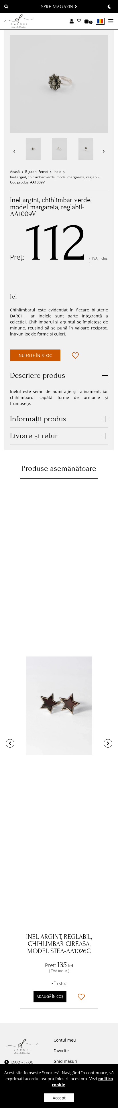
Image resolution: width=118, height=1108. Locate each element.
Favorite (61, 1050)
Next (104, 149)
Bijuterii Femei (36, 171)
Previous (14, 149)
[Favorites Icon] (79, 21)
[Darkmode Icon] (109, 6)
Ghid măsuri (65, 1061)
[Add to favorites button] (75, 355)
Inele (57, 171)
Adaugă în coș (50, 996)
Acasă (15, 171)
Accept (59, 1098)
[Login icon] (72, 21)
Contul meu (65, 1040)
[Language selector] (100, 21)
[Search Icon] (6, 7)
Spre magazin (57, 6)
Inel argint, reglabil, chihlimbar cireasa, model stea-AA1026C (59, 944)
